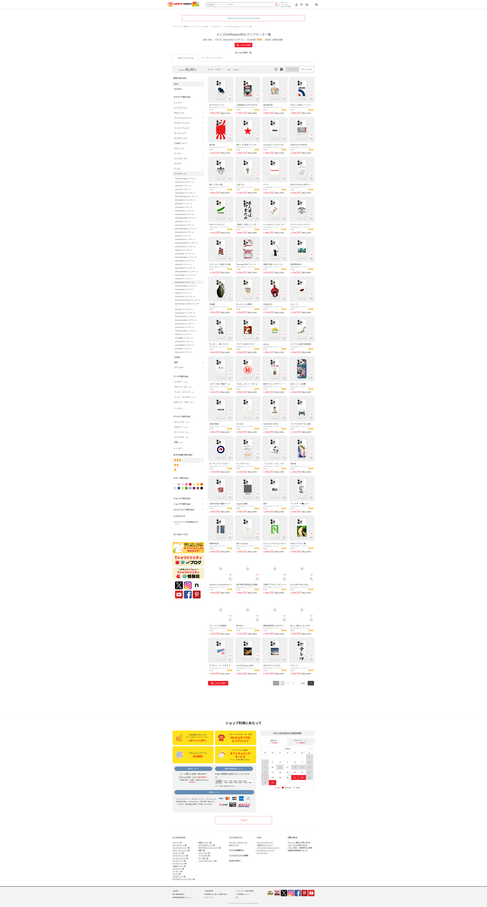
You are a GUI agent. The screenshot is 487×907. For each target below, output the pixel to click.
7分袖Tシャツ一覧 (179, 866)
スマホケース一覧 (179, 876)
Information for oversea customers (243, 18)
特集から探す (182, 534)
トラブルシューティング (265, 850)
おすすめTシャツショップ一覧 (209, 847)
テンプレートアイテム (212, 57)
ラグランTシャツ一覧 (180, 855)
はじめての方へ (235, 860)
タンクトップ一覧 (179, 860)
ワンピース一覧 (178, 853)
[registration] (230, 95)
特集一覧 (201, 850)
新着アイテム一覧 (205, 842)
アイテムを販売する (236, 850)
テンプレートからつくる (238, 842)
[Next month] (310, 748)
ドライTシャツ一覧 (179, 845)
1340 (303, 683)
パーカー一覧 (177, 871)
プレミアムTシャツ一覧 (181, 847)
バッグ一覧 (176, 874)
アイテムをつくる (235, 837)
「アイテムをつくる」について (267, 847)
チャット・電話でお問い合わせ (299, 842)
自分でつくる (234, 845)
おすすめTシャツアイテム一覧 (183, 879)
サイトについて (262, 853)
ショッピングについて (264, 842)
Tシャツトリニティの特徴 (238, 855)
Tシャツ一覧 (177, 842)
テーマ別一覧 (203, 858)
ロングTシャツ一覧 (179, 863)
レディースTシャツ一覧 (181, 850)
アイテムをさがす (179, 837)
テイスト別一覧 (204, 855)
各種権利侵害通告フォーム (297, 850)
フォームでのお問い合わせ (297, 845)
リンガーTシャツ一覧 (180, 858)
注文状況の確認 (285, 6)
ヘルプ (243, 820)
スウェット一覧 (178, 868)
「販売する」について (264, 845)
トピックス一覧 (204, 853)
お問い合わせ (293, 837)
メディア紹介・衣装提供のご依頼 (300, 847)
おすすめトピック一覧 (206, 845)
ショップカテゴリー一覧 (207, 860)
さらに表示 (177, 408)
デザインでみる (306, 69)
